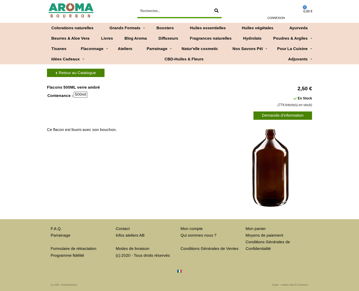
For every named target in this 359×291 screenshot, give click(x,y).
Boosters (165, 28)
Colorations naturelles (72, 28)
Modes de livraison (132, 248)
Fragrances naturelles (211, 38)
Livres (107, 38)
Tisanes (58, 48)
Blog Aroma (135, 38)
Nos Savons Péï (247, 48)
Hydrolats (252, 38)
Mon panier (256, 228)
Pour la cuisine (292, 48)
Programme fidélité (67, 255)
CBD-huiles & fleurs (184, 59)
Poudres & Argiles (290, 38)
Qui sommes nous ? (198, 235)
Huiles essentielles (208, 28)
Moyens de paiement (264, 235)
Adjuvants (298, 59)
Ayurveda (298, 28)
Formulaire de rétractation (73, 248)
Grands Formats (124, 28)
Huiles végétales (257, 28)
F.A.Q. (56, 228)
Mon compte (192, 228)
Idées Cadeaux (65, 59)
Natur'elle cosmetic (200, 48)
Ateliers (125, 48)
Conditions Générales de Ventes (210, 248)
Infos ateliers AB (130, 235)
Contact (123, 228)
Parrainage (157, 48)
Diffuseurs (168, 38)
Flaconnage (92, 48)
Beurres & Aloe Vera (70, 38)
